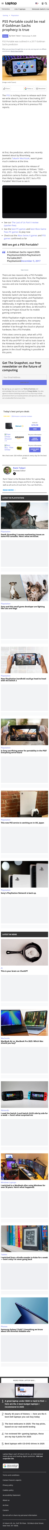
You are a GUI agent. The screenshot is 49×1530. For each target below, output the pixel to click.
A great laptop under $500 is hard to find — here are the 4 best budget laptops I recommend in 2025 (26, 1404)
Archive (5, 1505)
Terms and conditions (11, 1475)
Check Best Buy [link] (35, 450)
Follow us (30, 89)
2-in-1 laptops (20, 9)
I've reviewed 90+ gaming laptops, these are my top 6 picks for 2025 (24, 1435)
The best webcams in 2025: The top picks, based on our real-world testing (25, 1425)
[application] (24, 200)
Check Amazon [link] (34, 439)
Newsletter (42, 89)
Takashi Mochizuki (21, 158)
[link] (9, 426)
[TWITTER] (15, 473)
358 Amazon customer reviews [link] (21, 416)
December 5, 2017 (30, 260)
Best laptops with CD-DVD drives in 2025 (24, 1444)
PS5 (8, 95)
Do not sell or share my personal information (20, 1515)
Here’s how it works (17, 51)
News (5, 36)
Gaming (5, 15)
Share (8, 89)
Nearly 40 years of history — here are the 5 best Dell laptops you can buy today (25, 1415)
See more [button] (24, 270)
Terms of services (30, 389)
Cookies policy (8, 1490)
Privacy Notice (32, 391)
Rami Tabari (16, 36)
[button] (2, 3)
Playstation (15, 15)
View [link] (35, 429)
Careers (6, 1510)
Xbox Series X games (27, 235)
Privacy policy (8, 1485)
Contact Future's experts (12, 1480)
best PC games (19, 229)
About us (6, 1500)
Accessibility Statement (11, 1495)
